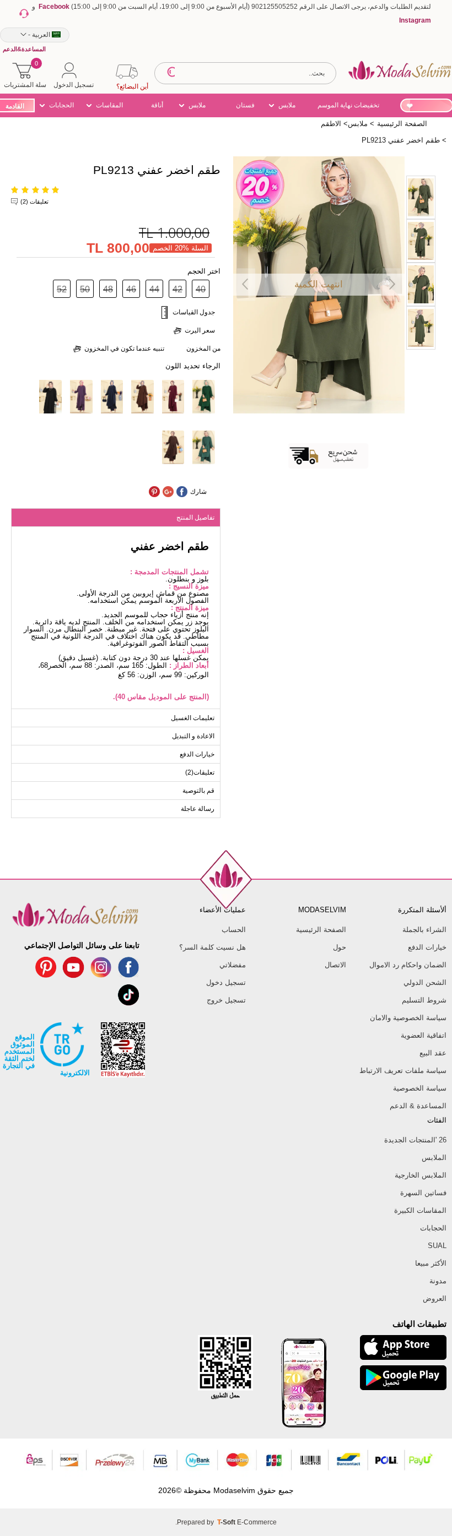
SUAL (437, 1245)
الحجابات (61, 105)
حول (339, 947)
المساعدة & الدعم (418, 1106)
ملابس (286, 105)
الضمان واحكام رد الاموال (407, 965)
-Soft (227, 1522)
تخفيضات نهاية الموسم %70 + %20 (348, 106)
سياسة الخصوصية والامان (408, 1018)
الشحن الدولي (424, 982)
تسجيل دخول (225, 982)
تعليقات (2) (34, 201)
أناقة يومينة (159, 106)
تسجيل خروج (226, 1000)
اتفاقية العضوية (423, 1035)
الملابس (434, 1157)
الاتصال (335, 965)
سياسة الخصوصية (419, 1088)
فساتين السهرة (423, 1193)
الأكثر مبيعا (430, 1263)
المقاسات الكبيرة (109, 106)
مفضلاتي (232, 965)
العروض (434, 1298)
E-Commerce (257, 1522)
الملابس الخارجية (420, 1175)
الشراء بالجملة (424, 929)
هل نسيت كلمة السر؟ (212, 947)
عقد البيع (432, 1053)
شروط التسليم (424, 1000)
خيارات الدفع (427, 947)
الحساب (233, 929)
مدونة (437, 1281)
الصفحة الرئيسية (321, 929)
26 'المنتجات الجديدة (415, 1140)
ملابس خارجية (198, 106)
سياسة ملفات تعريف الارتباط (402, 1070)
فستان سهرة (245, 106)
